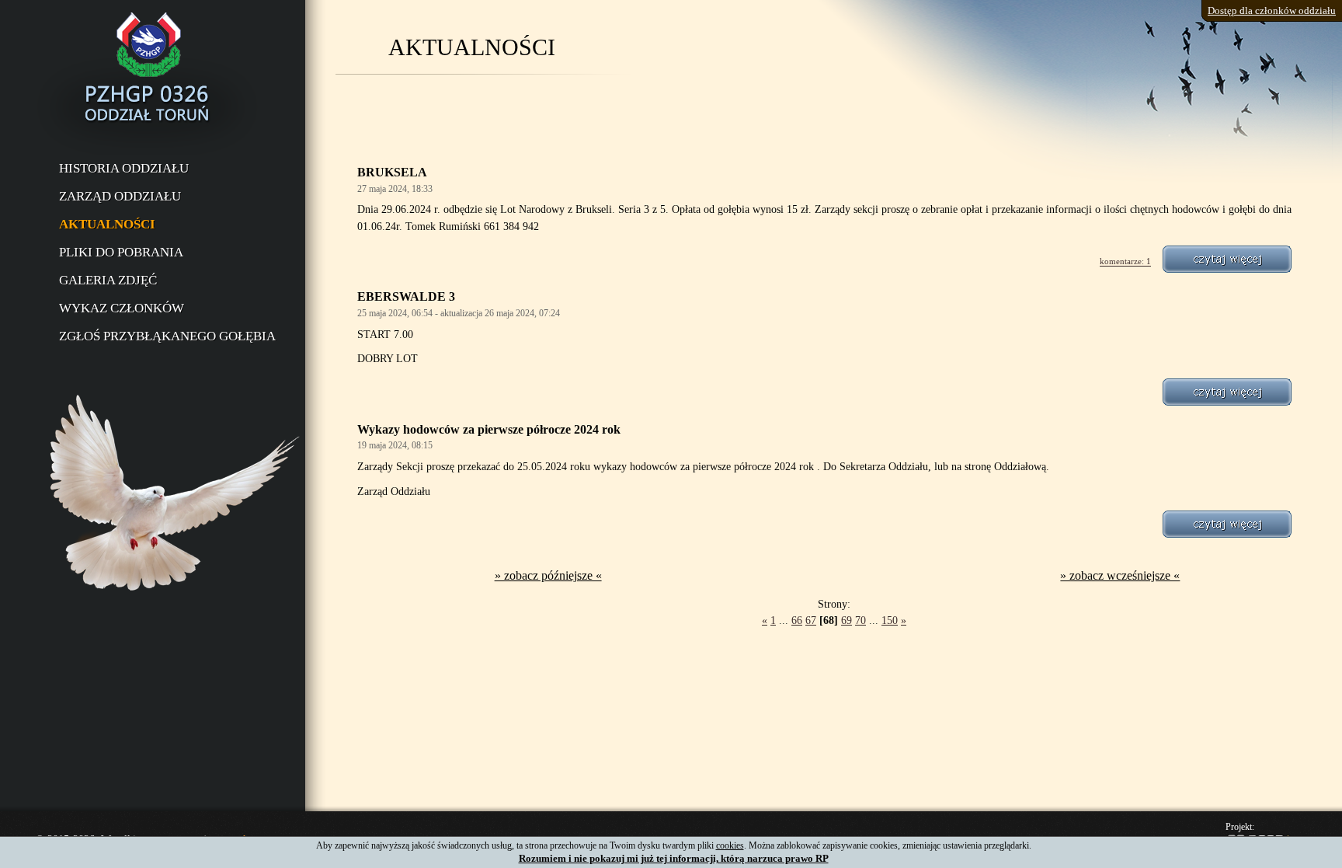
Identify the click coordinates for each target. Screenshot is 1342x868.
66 (796, 620)
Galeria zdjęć (108, 280)
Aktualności (107, 224)
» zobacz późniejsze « (548, 575)
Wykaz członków (121, 308)
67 (810, 620)
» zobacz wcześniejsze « (1120, 575)
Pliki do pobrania (121, 252)
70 (860, 620)
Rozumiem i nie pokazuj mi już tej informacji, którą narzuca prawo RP (674, 858)
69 (846, 620)
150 (889, 620)
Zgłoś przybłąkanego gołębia (167, 336)
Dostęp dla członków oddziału (1272, 10)
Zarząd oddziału (120, 196)
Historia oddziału (124, 168)
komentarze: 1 (1125, 262)
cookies (730, 845)
